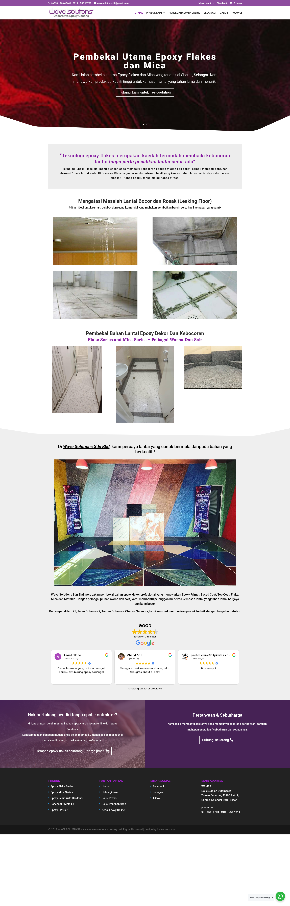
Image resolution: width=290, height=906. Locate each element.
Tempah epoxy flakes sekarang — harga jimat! (70, 751)
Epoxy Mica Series (62, 792)
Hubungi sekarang (215, 740)
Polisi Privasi (109, 798)
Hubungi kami (110, 792)
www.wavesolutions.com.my (100, 829)
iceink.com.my (166, 829)
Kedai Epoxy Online (113, 810)
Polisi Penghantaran (114, 804)
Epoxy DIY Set (59, 810)
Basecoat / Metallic (62, 804)
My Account (205, 3)
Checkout (222, 3)
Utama (139, 13)
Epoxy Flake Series (62, 786)
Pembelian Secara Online (184, 13)
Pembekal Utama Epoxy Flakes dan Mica (145, 61)
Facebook (158, 786)
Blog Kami (210, 13)
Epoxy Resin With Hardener (67, 798)
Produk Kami (154, 13)
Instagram (159, 792)
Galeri (224, 13)
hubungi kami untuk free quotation (145, 92)
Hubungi (237, 13)
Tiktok (156, 798)
